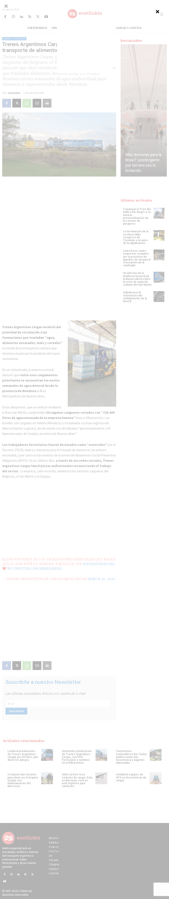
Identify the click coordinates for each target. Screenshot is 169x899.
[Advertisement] (84, 45)
